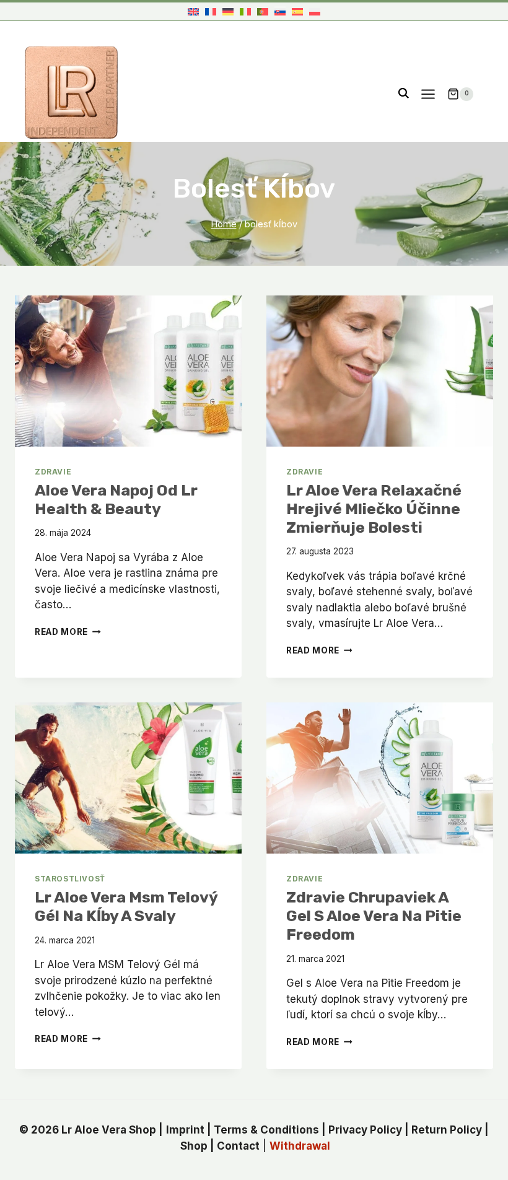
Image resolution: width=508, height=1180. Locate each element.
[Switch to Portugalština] (262, 11)
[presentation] (128, 371)
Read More (68, 632)
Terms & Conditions (266, 1130)
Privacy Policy (365, 1130)
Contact (238, 1146)
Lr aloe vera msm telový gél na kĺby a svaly (126, 906)
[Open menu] (427, 93)
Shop (194, 1146)
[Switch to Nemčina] (228, 11)
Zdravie (53, 471)
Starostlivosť (70, 878)
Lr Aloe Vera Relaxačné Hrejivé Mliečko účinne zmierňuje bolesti (374, 508)
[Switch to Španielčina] (297, 11)
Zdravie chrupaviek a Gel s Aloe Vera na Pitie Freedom (374, 915)
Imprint (185, 1130)
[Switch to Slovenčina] (280, 11)
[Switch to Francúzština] (210, 11)
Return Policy (446, 1130)
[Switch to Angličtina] (193, 11)
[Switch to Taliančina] (245, 11)
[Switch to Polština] (314, 11)
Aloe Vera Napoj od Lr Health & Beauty (116, 499)
